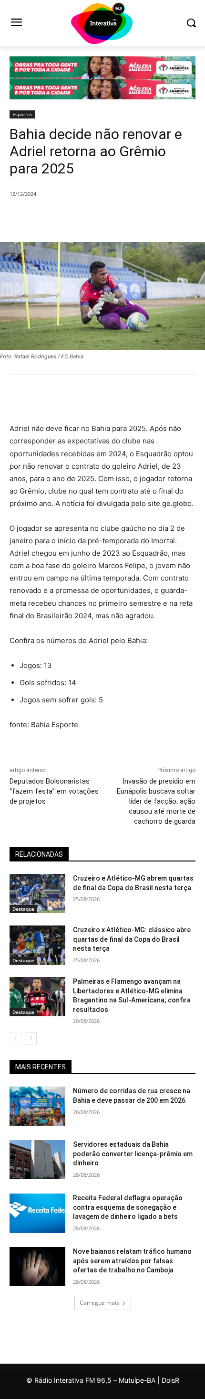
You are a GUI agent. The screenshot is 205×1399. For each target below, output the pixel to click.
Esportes (22, 114)
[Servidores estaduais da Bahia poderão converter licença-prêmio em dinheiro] (37, 1159)
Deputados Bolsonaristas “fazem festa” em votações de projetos (54, 791)
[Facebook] (49, 218)
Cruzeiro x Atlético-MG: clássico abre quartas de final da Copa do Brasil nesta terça (132, 939)
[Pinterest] (92, 218)
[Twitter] (71, 218)
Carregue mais (99, 1303)
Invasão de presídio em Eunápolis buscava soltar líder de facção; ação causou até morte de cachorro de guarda (156, 801)
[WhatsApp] (114, 218)
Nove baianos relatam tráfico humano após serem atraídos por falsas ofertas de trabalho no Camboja (132, 1261)
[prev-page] (15, 1038)
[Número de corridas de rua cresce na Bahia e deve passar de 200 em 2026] (37, 1106)
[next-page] (31, 1038)
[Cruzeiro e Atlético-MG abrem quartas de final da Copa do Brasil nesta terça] (37, 893)
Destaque (23, 908)
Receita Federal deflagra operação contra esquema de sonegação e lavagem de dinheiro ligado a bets (128, 1207)
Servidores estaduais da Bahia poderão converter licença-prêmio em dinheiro (133, 1154)
